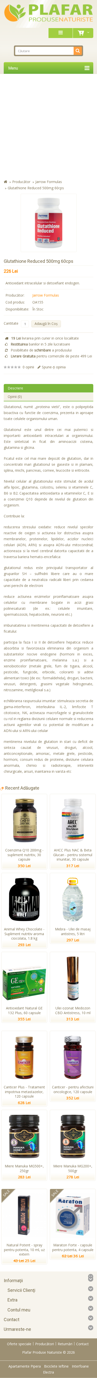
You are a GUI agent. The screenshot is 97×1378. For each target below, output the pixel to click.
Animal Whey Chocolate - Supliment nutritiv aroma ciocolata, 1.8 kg (24, 934)
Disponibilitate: (17, 309)
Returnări (65, 1343)
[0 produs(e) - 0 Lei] (82, 33)
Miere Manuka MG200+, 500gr (72, 1168)
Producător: (14, 295)
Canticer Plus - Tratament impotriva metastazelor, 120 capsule (24, 1092)
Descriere (15, 388)
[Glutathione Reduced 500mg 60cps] (49, 223)
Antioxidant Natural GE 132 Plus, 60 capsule (24, 1010)
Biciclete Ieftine (56, 1366)
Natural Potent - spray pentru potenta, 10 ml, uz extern (24, 1250)
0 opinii (28, 367)
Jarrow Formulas (48, 181)
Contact (82, 1343)
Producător (21, 181)
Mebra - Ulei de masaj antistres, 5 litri (73, 931)
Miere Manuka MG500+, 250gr (24, 1168)
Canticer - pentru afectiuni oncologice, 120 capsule (73, 1089)
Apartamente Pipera (24, 1366)
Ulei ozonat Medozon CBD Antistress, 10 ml (73, 1010)
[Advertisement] (48, 127)
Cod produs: (15, 302)
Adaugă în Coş (46, 323)
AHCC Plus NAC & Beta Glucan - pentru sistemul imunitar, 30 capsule (72, 855)
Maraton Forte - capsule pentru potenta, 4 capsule (73, 1247)
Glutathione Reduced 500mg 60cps (36, 188)
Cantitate (11, 323)
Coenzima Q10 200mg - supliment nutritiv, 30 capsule (24, 855)
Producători (44, 1343)
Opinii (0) (15, 396)
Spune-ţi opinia (54, 367)
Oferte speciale (19, 1343)
